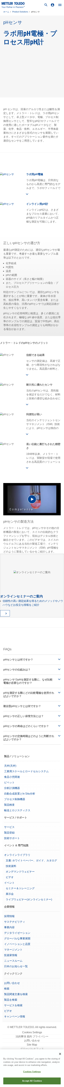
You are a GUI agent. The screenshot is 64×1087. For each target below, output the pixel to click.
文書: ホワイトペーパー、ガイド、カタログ (31, 860)
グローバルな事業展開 (17, 938)
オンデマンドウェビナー (20, 871)
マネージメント (13, 949)
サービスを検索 (13, 1005)
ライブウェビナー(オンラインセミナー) (29, 899)
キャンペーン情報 (15, 1016)
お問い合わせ (12, 983)
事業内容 (9, 927)
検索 (6, 988)
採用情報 (9, 916)
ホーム (6, 12)
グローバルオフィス (32, 1048)
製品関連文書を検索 (16, 994)
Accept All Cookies (32, 1081)
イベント (9, 882)
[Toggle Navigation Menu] (60, 5)
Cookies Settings (32, 1032)
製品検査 (9, 804)
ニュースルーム (13, 960)
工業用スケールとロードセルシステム (26, 771)
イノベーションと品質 (17, 944)
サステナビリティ (14, 921)
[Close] (60, 1054)
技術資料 (11, 866)
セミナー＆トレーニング (20, 888)
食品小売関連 (12, 777)
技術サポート (12, 838)
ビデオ (10, 877)
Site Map (32, 1044)
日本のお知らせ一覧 (16, 966)
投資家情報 (10, 955)
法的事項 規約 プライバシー (32, 1036)
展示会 (10, 894)
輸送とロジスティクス (17, 810)
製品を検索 (10, 999)
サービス (9, 827)
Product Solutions (20, 12)
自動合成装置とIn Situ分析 (19, 793)
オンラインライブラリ (17, 855)
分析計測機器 (12, 788)
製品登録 (9, 832)
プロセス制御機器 (14, 799)
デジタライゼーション (17, 933)
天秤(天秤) (10, 765)
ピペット (9, 782)
